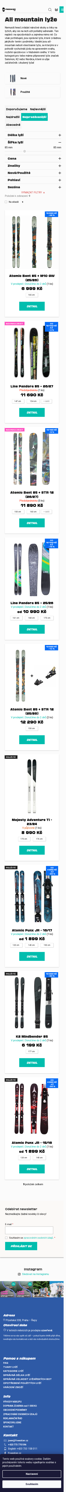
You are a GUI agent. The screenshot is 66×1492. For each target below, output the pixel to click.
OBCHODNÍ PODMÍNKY (15, 1410)
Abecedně (13, 124)
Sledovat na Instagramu (35, 1274)
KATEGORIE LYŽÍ (13, 1371)
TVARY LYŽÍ (10, 1367)
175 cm (47, 618)
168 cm (31, 618)
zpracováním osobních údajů (38, 1238)
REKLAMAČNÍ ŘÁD (12, 1418)
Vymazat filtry (31, 192)
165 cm (31, 295)
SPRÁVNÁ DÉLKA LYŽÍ (16, 1375)
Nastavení (32, 1473)
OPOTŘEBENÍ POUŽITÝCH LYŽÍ (22, 1383)
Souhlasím (31, 1484)
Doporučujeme (16, 109)
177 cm (31, 1051)
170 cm (24, 839)
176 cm (39, 839)
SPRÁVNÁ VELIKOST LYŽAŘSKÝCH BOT (27, 1379)
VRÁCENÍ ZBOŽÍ (13, 1387)
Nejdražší (13, 117)
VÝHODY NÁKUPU (12, 1401)
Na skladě (16, 202)
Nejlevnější (38, 109)
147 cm (17, 401)
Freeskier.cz (14, 1453)
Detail (32, 306)
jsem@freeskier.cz (18, 1440)
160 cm (33, 512)
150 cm (17, 512)
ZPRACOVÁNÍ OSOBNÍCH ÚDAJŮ (20, 1414)
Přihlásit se (21, 1246)
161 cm (16, 618)
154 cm (33, 401)
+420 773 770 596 (17, 1444)
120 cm (16, 945)
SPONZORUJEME (12, 1422)
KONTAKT (8, 1426)
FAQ (5, 1363)
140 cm (31, 945)
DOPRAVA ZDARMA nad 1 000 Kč (20, 1406)
